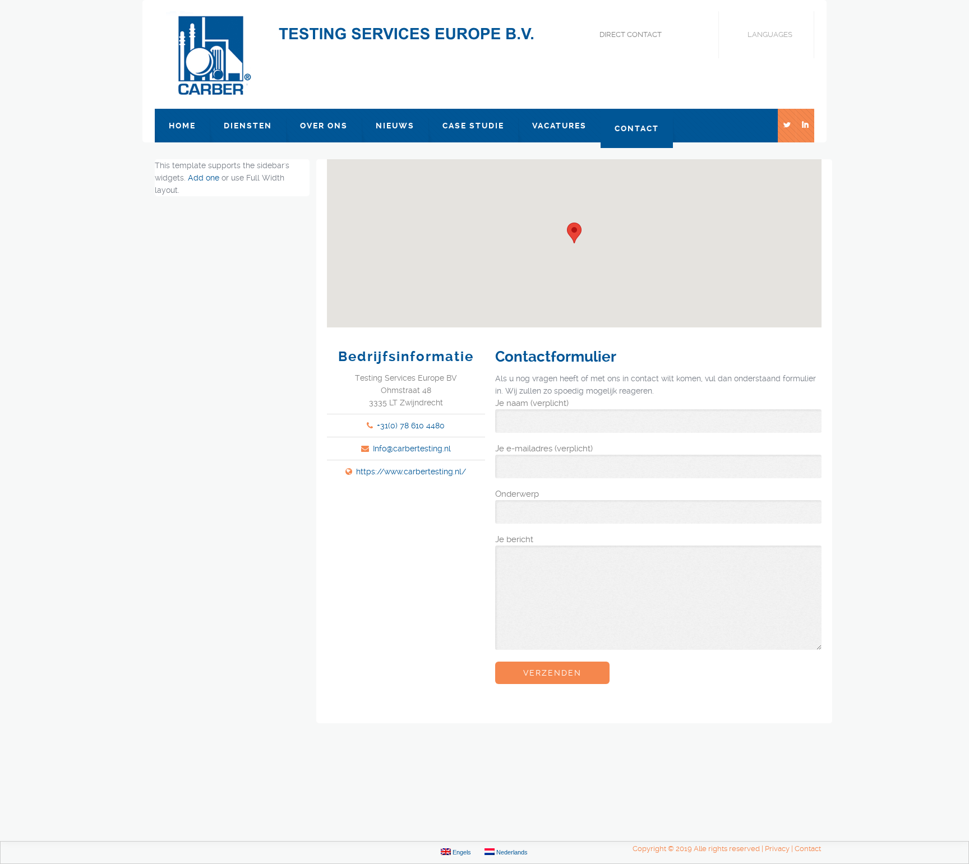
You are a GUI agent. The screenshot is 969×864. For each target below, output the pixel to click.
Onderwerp (517, 494)
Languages (769, 34)
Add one (203, 177)
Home (182, 125)
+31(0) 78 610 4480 (411, 425)
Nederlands (511, 852)
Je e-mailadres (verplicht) (544, 448)
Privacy (777, 848)
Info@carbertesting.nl (412, 448)
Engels (461, 852)
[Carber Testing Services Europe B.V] (362, 54)
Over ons (324, 125)
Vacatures (559, 125)
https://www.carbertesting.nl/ (411, 471)
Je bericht (514, 539)
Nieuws (395, 125)
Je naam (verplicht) (532, 403)
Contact (637, 128)
